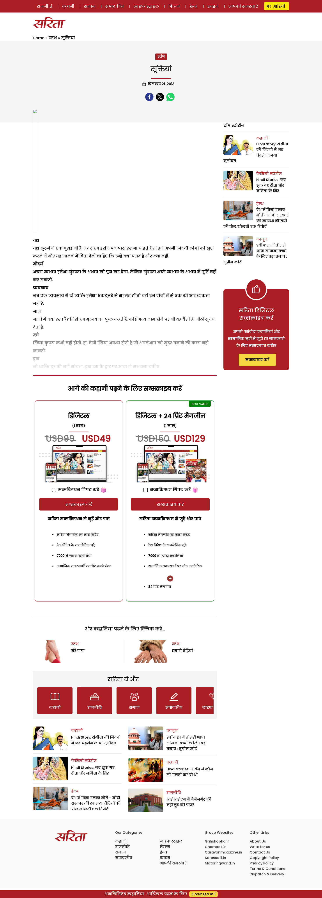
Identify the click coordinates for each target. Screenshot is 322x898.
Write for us (260, 846)
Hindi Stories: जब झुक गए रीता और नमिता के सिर (271, 185)
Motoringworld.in (220, 863)
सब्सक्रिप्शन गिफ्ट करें (78, 489)
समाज (90, 6)
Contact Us (260, 852)
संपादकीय (114, 6)
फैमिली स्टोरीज (84, 760)
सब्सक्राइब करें (78, 504)
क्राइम (213, 6)
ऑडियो (279, 6)
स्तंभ (53, 38)
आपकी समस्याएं (243, 6)
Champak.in (215, 846)
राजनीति (44, 6)
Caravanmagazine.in (223, 852)
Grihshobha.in (217, 841)
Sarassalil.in (215, 857)
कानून (172, 730)
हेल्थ (193, 6)
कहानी (68, 6)
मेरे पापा (78, 650)
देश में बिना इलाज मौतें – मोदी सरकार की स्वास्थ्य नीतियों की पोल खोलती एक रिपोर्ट (96, 803)
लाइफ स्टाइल (146, 6)
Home (38, 38)
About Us (258, 841)
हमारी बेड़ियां (182, 650)
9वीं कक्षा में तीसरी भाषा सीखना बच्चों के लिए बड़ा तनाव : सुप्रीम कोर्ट (186, 743)
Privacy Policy (262, 863)
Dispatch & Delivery (267, 874)
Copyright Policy (264, 857)
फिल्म (174, 6)
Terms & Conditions (267, 868)
